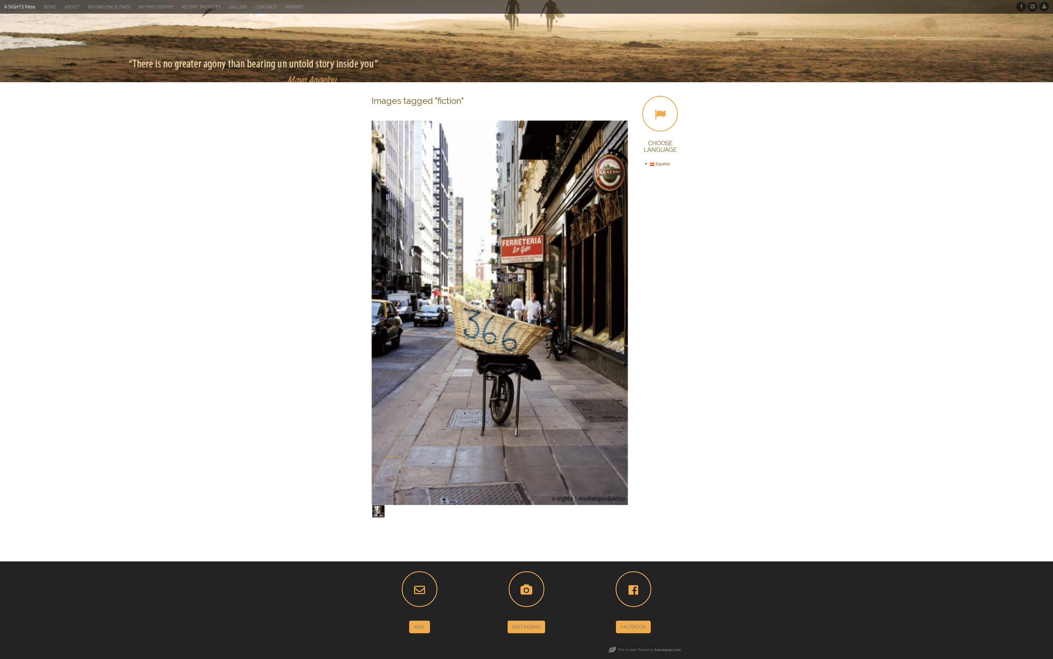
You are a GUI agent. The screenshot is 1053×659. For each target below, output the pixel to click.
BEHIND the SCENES (109, 7)
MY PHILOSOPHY (156, 7)
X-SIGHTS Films (19, 7)
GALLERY (238, 7)
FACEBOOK (633, 626)
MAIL (419, 626)
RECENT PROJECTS (201, 7)
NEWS (50, 7)
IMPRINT (294, 7)
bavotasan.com (668, 649)
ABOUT (72, 7)
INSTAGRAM (526, 626)
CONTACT (266, 7)
